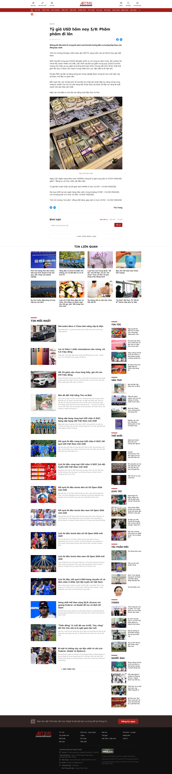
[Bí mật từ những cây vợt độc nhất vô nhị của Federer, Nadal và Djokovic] (43, 655)
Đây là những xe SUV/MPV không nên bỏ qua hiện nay (133, 633)
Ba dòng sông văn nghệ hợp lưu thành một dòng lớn (134, 367)
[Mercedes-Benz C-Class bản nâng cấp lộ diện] (43, 333)
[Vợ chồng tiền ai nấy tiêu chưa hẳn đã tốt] (100, 289)
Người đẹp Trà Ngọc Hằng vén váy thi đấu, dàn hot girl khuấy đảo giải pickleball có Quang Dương (134, 500)
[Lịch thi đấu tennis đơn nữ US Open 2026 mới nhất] (43, 540)
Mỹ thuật (91, 10)
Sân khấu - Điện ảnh (120, 10)
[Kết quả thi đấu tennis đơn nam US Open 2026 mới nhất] (43, 517)
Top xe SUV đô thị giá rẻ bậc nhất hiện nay (134, 644)
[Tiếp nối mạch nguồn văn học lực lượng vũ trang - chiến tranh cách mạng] (118, 400)
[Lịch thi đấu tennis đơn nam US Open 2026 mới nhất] (43, 563)
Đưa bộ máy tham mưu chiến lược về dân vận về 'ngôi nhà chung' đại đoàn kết (134, 344)
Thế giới (72, 10)
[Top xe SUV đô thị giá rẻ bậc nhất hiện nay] (118, 647)
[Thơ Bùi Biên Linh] (118, 591)
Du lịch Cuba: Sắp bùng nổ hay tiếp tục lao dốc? (43, 301)
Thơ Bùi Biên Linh (134, 587)
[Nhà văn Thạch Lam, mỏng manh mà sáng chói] (118, 412)
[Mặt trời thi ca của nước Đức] (118, 480)
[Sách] (118, 579)
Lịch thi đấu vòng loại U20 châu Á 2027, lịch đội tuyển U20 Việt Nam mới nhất (81, 465)
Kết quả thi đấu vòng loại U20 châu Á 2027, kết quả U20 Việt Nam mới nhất (81, 442)
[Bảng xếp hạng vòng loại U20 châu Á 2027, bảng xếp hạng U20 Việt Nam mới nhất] (43, 425)
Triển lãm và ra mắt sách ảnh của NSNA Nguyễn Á (134, 688)
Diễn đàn (83, 742)
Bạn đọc (133, 10)
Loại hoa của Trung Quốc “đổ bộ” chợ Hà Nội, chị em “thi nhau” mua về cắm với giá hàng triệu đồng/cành (99, 274)
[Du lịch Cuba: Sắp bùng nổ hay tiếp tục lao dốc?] (43, 289)
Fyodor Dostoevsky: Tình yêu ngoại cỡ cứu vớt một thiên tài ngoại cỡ (134, 455)
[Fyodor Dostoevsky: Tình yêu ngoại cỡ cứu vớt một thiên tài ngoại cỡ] (118, 456)
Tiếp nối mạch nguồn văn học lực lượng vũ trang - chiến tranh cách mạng (134, 399)
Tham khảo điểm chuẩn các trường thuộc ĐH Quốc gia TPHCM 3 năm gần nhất (134, 511)
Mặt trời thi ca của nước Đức (134, 477)
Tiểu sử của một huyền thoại (133, 564)
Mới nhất (112, 219)
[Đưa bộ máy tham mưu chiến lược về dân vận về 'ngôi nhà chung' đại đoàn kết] (118, 345)
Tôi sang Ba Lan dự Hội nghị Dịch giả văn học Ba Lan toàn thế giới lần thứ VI (134, 467)
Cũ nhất (119, 219)
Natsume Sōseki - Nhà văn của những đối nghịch (134, 441)
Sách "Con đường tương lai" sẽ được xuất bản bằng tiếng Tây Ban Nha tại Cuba (134, 578)
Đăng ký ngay (128, 721)
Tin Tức (37, 10)
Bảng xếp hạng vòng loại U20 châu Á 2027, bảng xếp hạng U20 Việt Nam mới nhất (79, 419)
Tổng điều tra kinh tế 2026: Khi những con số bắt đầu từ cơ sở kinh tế (71, 273)
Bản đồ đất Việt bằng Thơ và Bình (75, 395)
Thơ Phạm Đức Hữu (134, 551)
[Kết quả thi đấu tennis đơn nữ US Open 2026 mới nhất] (43, 494)
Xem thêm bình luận (87, 236)
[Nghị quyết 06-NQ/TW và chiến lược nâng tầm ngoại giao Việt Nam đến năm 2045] (118, 333)
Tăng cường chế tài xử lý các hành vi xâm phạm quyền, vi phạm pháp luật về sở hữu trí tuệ (134, 356)
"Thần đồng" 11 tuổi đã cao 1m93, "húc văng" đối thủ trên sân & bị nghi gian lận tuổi (80, 626)
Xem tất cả (104, 219)
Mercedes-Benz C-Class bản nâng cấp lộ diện (80, 326)
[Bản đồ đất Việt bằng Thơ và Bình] (43, 402)
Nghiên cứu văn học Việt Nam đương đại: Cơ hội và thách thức (134, 423)
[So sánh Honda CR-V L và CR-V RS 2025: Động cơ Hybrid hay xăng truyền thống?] (118, 623)
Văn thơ (65, 10)
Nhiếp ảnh (118, 658)
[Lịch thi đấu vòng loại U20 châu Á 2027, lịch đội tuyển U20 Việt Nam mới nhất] (43, 471)
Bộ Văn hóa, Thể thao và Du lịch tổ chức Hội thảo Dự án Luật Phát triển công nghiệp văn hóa (134, 702)
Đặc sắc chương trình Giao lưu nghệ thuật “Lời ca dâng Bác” (134, 534)
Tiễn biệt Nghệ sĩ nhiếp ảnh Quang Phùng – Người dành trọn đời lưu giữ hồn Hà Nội (134, 677)
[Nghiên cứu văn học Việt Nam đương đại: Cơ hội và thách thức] (118, 424)
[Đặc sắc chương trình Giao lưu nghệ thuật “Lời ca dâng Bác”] (118, 535)
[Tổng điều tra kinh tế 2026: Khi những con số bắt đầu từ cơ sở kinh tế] (72, 260)
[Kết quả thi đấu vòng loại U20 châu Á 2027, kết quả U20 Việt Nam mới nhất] (43, 448)
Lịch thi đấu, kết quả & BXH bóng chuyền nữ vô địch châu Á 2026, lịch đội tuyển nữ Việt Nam (81, 580)
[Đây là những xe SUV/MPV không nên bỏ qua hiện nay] (118, 635)
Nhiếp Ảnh (82, 10)
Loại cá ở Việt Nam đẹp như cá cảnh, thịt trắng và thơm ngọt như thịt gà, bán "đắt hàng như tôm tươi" (71, 303)
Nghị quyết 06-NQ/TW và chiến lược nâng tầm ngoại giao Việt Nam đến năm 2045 (133, 333)
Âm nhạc (107, 10)
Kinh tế (52, 24)
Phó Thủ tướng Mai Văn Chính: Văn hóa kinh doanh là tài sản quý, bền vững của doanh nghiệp (43, 274)
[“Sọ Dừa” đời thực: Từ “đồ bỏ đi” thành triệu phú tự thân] (128, 289)
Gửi (119, 225)
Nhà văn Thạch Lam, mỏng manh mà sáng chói (134, 410)
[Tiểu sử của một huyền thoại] (118, 567)
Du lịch (99, 10)
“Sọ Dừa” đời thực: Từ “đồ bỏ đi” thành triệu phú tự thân (127, 301)
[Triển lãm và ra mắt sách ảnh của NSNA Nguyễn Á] (118, 690)
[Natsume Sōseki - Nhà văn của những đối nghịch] (118, 444)
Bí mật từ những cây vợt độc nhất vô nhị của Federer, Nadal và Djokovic (80, 649)
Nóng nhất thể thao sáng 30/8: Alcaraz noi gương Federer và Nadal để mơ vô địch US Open (79, 605)
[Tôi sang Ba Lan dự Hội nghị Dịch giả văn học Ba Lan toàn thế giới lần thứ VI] (118, 468)
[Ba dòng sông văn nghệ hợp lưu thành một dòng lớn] (118, 369)
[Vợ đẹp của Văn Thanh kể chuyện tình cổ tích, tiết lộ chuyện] (118, 523)
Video (115, 602)
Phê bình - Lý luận (129, 732)
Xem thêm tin (69, 669)
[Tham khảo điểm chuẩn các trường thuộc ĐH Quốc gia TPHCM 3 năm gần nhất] (118, 511)
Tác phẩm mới (120, 547)
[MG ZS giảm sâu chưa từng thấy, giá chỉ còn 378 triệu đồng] (43, 379)
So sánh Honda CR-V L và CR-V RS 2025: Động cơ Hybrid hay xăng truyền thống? (134, 622)
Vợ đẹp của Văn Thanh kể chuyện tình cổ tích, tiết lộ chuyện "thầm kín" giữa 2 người (134, 523)
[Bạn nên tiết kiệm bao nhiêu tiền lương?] (128, 260)
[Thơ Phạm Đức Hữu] (118, 555)
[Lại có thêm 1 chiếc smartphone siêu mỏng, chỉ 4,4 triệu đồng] (43, 356)
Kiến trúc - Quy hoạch (51, 10)
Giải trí (116, 491)
